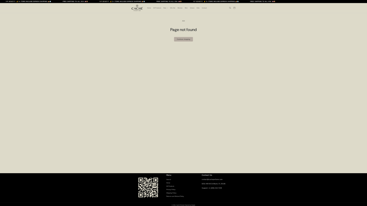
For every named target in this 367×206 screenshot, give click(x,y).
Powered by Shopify (190, 205)
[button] (165, 8)
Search (168, 179)
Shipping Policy (171, 193)
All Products (170, 186)
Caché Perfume (180, 205)
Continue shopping (183, 39)
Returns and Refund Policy (175, 196)
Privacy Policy (170, 189)
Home (168, 183)
